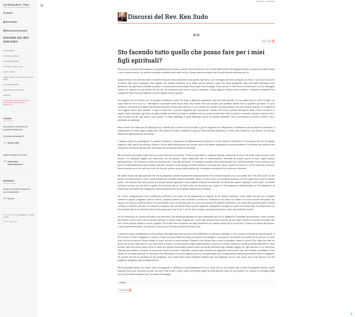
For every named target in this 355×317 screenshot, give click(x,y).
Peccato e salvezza (11, 56)
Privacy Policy (260, 1)
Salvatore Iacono (13, 221)
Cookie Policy (270, 1)
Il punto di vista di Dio (13, 66)
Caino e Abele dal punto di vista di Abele (18, 78)
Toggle (42, 5)
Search (9, 13)
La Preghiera (9, 51)
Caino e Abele (9, 72)
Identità (7, 95)
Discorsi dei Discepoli (16, 30)
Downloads (11, 21)
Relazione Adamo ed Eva (13, 90)
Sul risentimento (11, 84)
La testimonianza (11, 61)
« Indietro (122, 282)
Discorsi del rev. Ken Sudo (16, 39)
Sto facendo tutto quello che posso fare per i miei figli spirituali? (16, 103)
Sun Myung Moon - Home (16, 4)
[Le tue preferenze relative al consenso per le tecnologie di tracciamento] (352, 314)
